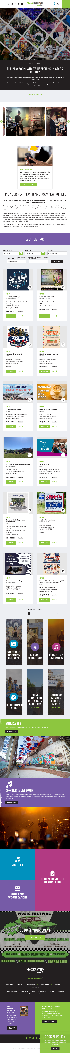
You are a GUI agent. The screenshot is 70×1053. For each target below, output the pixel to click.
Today (18, 257)
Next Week (45, 257)
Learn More (34, 937)
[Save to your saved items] (30, 287)
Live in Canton (42, 991)
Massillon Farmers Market (48, 354)
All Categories (52, 253)
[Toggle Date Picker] (21, 253)
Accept (55, 1048)
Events (20, 984)
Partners (52, 991)
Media (33, 991)
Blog (40, 994)
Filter (56, 261)
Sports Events (24, 991)
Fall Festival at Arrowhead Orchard (18, 465)
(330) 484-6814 (44, 477)
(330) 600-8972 (10, 593)
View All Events (35, 94)
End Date (29, 250)
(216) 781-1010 (10, 311)
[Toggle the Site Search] (58, 4)
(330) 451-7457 (44, 595)
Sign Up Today (49, 1021)
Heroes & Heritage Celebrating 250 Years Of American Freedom (51, 582)
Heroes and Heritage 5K (14, 354)
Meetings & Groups (12, 991)
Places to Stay (44, 984)
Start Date (7, 250)
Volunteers (32, 994)
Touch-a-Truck (44, 465)
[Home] (35, 4)
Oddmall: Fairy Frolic (46, 297)
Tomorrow (23, 257)
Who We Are (35, 987)
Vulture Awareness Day (14, 581)
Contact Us (61, 991)
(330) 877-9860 (10, 422)
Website (20, 311)
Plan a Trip (57, 984)
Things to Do (9, 984)
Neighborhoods (12, 262)
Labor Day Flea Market (14, 409)
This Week (30, 257)
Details (10, 316)
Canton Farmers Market (47, 520)
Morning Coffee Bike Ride (48, 409)
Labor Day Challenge (13, 297)
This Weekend (37, 257)
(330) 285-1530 (44, 309)
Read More (11, 731)
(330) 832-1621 (44, 366)
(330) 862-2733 (10, 477)
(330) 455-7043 (10, 538)
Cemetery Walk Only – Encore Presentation (16, 521)
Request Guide (12, 1028)
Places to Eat (31, 984)
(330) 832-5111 (44, 422)
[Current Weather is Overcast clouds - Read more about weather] (54, 3)
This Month (19, 259)
